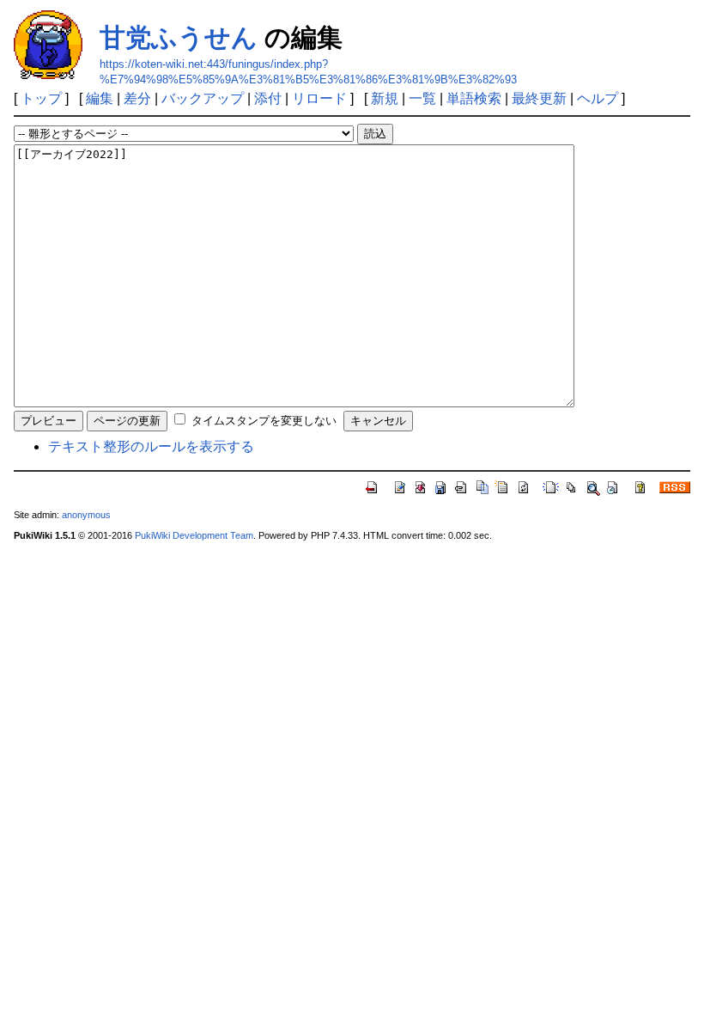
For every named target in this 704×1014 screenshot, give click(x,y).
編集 (99, 98)
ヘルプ (597, 98)
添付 (268, 98)
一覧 (422, 98)
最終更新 (539, 98)
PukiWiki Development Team (194, 535)
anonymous (86, 515)
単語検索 (473, 98)
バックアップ (202, 98)
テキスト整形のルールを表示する (151, 446)
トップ (41, 98)
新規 (384, 98)
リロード (319, 98)
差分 (137, 98)
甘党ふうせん (179, 37)
